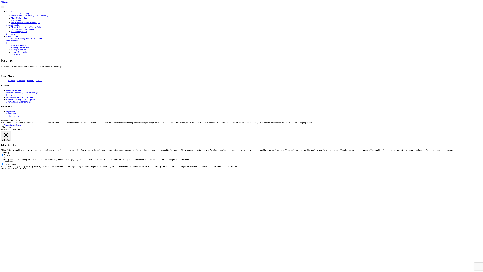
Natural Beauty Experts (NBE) (18, 102)
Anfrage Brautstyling (19, 52)
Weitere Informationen (12, 125)
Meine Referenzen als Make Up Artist (26, 27)
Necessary (8, 155)
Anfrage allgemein (18, 50)
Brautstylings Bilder (19, 32)
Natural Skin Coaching (20, 13)
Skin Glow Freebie (13, 90)
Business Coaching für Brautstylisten (20, 99)
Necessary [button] (5, 152)
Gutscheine (15, 54)
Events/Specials (12, 36)
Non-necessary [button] (7, 162)
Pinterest (30, 81)
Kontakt (9, 43)
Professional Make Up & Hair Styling (26, 23)
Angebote (10, 11)
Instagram (11, 81)
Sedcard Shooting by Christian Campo (26, 38)
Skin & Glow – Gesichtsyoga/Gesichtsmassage (29, 16)
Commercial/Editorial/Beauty (22, 29)
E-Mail (39, 81)
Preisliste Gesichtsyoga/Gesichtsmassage (22, 93)
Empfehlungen (12, 41)
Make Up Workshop (19, 18)
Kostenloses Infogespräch (21, 45)
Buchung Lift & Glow (20, 47)
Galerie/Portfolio (12, 25)
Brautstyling (16, 20)
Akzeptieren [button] (6, 127)
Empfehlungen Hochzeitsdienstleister (20, 97)
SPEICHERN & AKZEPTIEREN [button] (15, 169)
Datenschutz (11, 114)
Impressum (10, 111)
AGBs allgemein (12, 116)
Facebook (21, 81)
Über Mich (10, 34)
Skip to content (7, 2)
